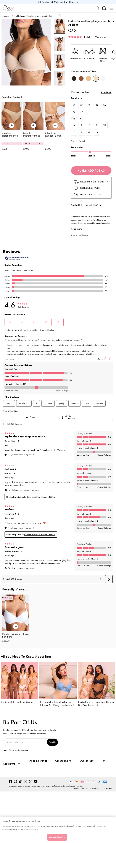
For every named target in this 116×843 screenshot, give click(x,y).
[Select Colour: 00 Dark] (74, 79)
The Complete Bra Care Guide (17, 702)
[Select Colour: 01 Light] (103, 79)
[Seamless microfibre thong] (33, 116)
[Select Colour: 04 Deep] (81, 79)
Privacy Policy (95, 788)
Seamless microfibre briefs (10, 134)
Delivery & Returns (79, 234)
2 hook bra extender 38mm (53, 134)
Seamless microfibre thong (31, 134)
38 (74, 112)
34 (96, 105)
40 (81, 112)
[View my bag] (104, 9)
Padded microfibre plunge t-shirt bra (15, 635)
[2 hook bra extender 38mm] (55, 116)
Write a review (101, 36)
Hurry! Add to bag (91, 170)
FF (89, 132)
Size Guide (106, 92)
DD (104, 125)
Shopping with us (37, 760)
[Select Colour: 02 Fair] (96, 79)
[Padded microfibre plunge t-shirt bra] (26, 52)
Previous (5, 52)
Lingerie (6, 16)
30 (81, 105)
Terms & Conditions (80, 788)
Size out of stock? (78, 141)
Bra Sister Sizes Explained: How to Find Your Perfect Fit (96, 703)
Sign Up (52, 742)
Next (47, 52)
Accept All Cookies (57, 837)
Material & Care (93, 205)
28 (74, 105)
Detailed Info (77, 205)
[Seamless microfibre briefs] (12, 116)
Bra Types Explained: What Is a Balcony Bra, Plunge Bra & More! (56, 703)
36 (104, 105)
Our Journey (86, 760)
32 (89, 105)
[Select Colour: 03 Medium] (88, 79)
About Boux (61, 760)
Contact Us (9, 763)
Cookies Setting (107, 788)
